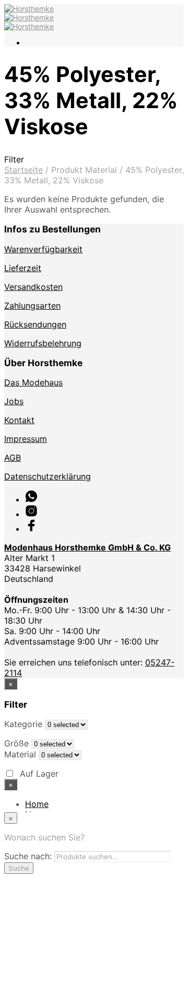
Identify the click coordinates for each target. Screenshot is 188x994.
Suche (18, 868)
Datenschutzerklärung (47, 476)
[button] (94, 159)
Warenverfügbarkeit (43, 249)
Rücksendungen (35, 324)
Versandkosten (33, 287)
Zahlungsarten (32, 305)
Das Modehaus (33, 382)
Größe (16, 743)
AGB (12, 457)
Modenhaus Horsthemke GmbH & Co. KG (87, 547)
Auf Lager (39, 773)
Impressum (25, 439)
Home (37, 804)
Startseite (23, 170)
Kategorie (23, 724)
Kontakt (19, 420)
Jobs (14, 401)
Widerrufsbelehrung (42, 343)
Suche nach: (28, 856)
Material (20, 754)
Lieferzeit (22, 268)
